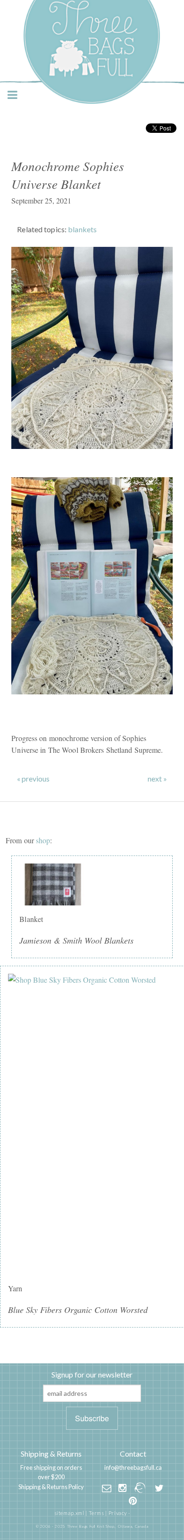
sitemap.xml (69, 1513)
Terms (96, 1513)
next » (157, 778)
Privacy (118, 1513)
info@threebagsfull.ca (133, 1467)
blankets (82, 229)
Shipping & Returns (51, 1453)
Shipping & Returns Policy (51, 1487)
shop (43, 840)
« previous (33, 778)
